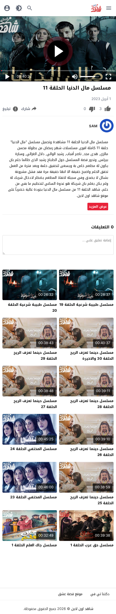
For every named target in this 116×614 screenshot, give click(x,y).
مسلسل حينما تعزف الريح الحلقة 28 (92, 403)
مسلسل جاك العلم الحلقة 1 (34, 545)
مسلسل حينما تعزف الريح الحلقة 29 (35, 355)
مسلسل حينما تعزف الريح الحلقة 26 (92, 451)
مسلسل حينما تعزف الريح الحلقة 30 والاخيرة (92, 355)
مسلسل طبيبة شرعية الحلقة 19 (86, 304)
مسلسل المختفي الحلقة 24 (33, 448)
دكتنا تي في (100, 594)
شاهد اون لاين (82, 608)
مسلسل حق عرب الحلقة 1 (92, 545)
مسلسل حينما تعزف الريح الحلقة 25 (92, 500)
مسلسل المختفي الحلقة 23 (33, 497)
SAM (93, 126)
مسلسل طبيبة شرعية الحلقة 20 (32, 307)
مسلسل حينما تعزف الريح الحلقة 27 (35, 403)
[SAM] (107, 131)
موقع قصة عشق (70, 594)
